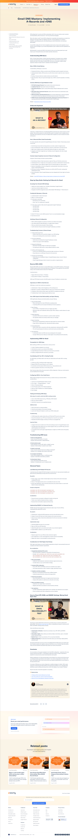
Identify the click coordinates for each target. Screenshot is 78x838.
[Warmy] (12, 4)
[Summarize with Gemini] (43, 704)
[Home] (8, 7)
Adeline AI (22, 828)
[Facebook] (65, 834)
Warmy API (10, 817)
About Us (47, 813)
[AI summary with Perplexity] (33, 834)
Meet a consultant (49, 1)
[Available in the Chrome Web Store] (62, 819)
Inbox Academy (35, 825)
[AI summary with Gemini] (32, 834)
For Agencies (10, 819)
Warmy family (23, 817)
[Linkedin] (59, 834)
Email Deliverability (17, 7)
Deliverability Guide (36, 810)
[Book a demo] (50, 819)
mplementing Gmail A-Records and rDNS (42, 101)
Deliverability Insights (11, 813)
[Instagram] (62, 834)
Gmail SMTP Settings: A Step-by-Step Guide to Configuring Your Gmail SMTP (49, 176)
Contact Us (47, 815)
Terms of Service (61, 813)
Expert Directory (23, 815)
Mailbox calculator (36, 813)
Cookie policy (60, 810)
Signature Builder (36, 819)
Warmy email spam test (43, 624)
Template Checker (36, 815)
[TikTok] (67, 834)
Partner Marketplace (24, 813)
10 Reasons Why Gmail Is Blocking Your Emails (41, 674)
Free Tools (14, 728)
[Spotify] (69, 834)
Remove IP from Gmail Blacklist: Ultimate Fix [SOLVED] (42, 678)
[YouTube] (60, 834)
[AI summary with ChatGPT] (30, 834)
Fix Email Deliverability (63, 4)
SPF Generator (35, 821)
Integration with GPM (11, 815)
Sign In (56, 4)
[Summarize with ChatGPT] (41, 704)
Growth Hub (23, 826)
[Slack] (57, 834)
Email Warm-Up (10, 810)
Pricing (9, 821)
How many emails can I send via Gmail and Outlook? (42, 676)
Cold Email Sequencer (36, 817)
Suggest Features (24, 819)
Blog (11, 7)
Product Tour (10, 823)
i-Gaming (22, 830)
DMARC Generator (36, 823)
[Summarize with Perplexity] (46, 704)
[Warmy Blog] (12, 793)
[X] (64, 834)
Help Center (23, 810)
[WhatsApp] (55, 834)
